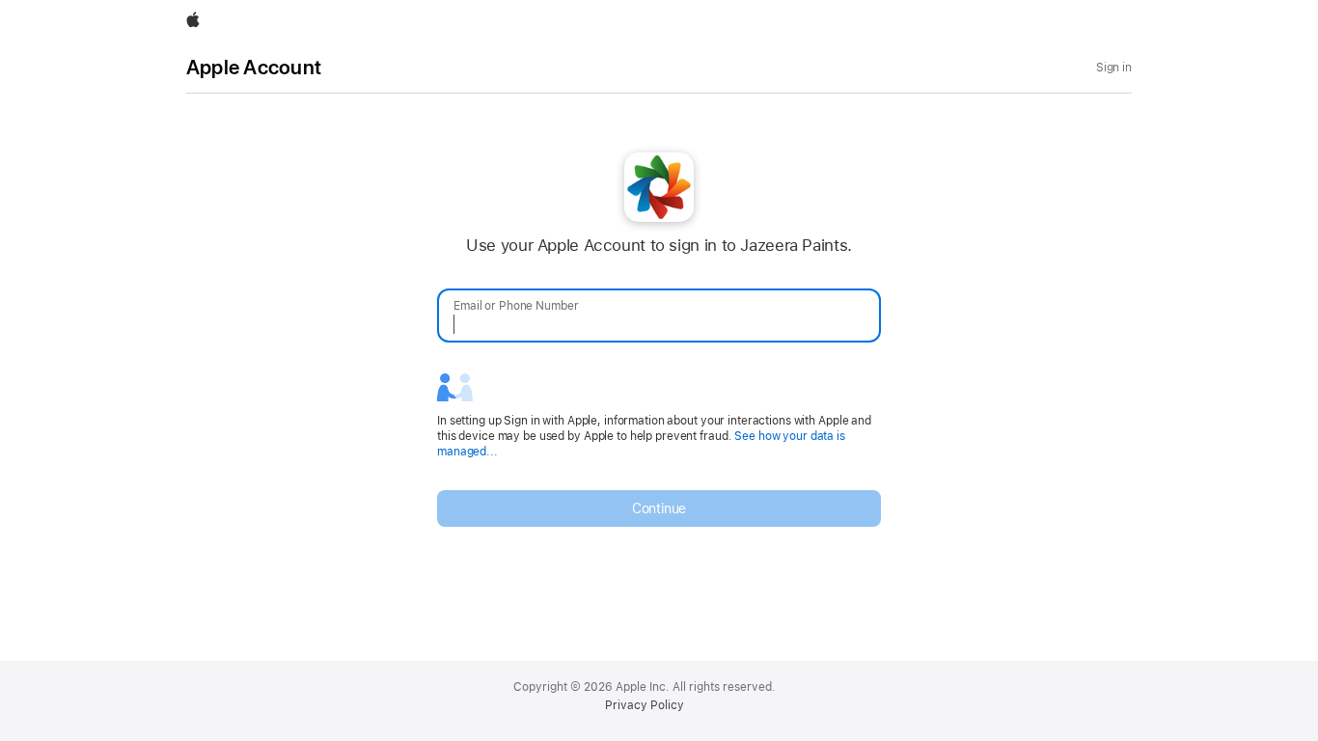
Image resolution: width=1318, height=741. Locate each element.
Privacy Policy (644, 705)
